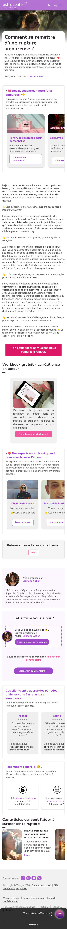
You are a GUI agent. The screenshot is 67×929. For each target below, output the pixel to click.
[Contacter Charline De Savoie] (22, 490)
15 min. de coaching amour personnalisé (26, 139)
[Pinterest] (39, 878)
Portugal (44, 907)
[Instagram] (28, 878)
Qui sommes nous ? (42, 885)
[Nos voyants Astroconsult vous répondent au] (55, 5)
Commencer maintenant (19, 159)
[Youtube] (33, 878)
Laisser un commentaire (32, 671)
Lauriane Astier (37, 76)
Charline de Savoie (22, 503)
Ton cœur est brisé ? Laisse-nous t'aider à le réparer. (33, 349)
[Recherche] (49, 5)
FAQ (56, 885)
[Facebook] (23, 878)
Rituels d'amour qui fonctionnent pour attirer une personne (36, 834)
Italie (32, 907)
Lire (26, 855)
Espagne (57, 907)
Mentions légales (12, 898)
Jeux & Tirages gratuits (15, 888)
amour (33, 552)
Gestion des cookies (33, 898)
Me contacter (22, 522)
